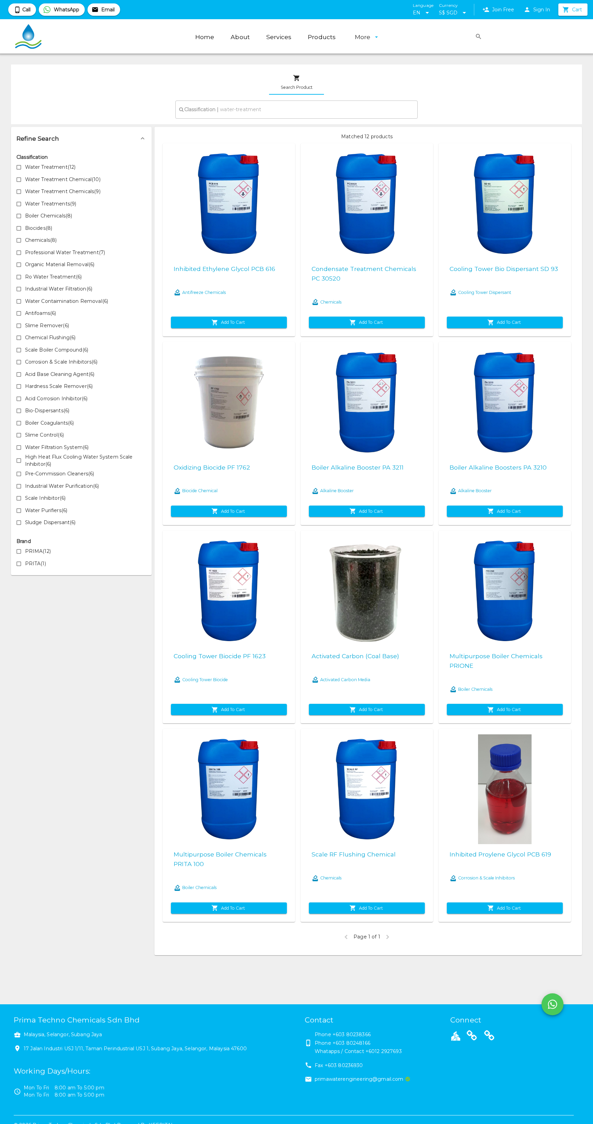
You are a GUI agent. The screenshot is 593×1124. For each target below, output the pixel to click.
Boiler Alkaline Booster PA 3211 (358, 467)
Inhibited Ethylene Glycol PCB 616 (224, 268)
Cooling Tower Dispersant (484, 292)
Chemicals (330, 302)
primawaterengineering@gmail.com (359, 1079)
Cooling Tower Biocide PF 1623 (220, 656)
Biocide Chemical (200, 490)
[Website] (471, 1036)
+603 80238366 (352, 1034)
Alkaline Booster (337, 490)
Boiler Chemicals (475, 689)
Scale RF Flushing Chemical (354, 854)
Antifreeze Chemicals (204, 292)
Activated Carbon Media (345, 679)
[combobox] (296, 109)
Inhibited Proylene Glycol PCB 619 (500, 854)
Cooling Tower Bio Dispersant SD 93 (504, 268)
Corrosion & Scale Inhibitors (486, 877)
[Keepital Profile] (455, 1035)
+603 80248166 (351, 1043)
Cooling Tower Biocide (205, 679)
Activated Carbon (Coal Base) (355, 656)
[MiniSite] (489, 1036)
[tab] (296, 82)
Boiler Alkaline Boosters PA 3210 (498, 467)
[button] (81, 138)
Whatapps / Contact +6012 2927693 (358, 1051)
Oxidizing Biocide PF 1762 (212, 467)
